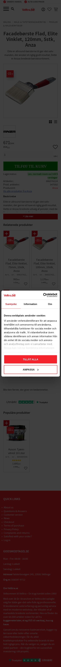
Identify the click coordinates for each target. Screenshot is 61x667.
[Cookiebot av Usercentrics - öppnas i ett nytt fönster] (43, 295)
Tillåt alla (30, 359)
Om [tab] (50, 304)
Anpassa (29, 369)
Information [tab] (30, 304)
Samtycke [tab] (11, 304)
